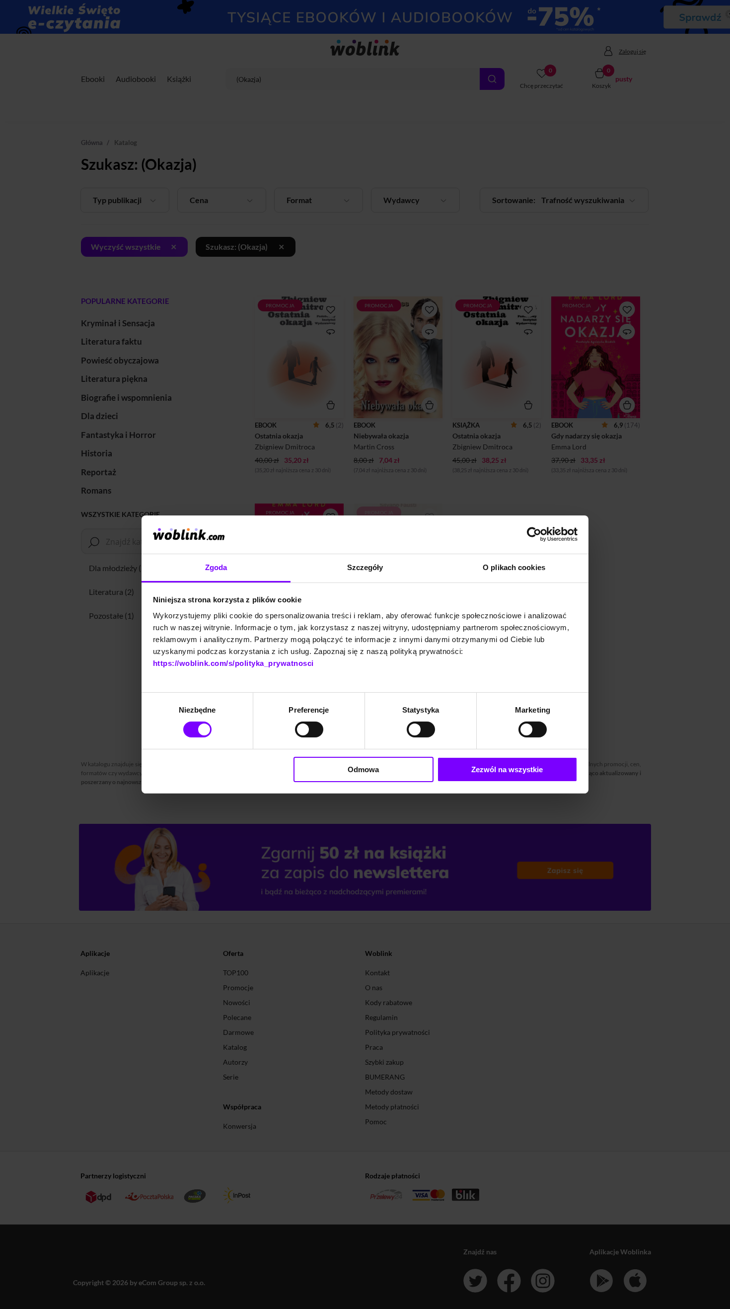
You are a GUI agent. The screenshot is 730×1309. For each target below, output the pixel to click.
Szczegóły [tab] (365, 567)
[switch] (309, 729)
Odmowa (363, 769)
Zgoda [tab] (216, 567)
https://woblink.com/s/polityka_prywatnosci (233, 663)
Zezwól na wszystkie (507, 769)
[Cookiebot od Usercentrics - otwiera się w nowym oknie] (534, 534)
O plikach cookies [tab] (514, 567)
